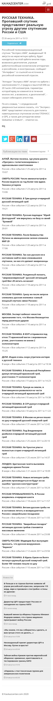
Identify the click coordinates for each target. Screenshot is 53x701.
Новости (8, 577)
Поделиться (13, 43)
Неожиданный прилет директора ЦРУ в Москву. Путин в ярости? (24, 645)
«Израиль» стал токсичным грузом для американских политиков (23, 674)
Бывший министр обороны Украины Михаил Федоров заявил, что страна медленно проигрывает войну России (26, 619)
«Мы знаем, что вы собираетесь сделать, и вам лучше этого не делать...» (25, 633)
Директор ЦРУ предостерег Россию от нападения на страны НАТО (23, 604)
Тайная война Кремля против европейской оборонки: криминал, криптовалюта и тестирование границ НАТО (25, 660)
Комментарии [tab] (39, 151)
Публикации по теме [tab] (15, 151)
